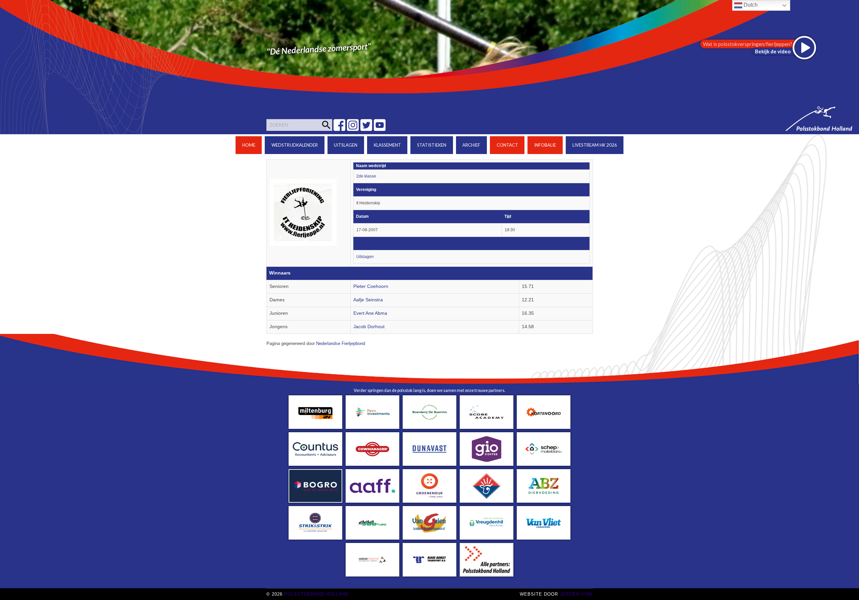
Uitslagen (345, 145)
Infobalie (545, 145)
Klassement (387, 145)
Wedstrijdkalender (294, 145)
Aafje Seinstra (368, 299)
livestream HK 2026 (594, 145)
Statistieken (431, 145)
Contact (507, 145)
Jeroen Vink (576, 594)
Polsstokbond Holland (316, 594)
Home (248, 145)
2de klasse (366, 176)
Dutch (750, 5)
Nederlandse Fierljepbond (340, 343)
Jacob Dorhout (369, 326)
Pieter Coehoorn (370, 286)
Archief (471, 145)
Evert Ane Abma (370, 313)
